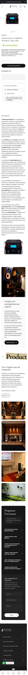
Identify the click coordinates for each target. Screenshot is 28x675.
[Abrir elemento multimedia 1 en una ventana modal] (20, 10)
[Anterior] (2, 2)
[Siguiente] (24, 2)
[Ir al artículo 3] (15, 32)
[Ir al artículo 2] (13, 32)
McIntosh (4, 35)
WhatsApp (10, 100)
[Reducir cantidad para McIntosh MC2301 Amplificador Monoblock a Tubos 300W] (3, 61)
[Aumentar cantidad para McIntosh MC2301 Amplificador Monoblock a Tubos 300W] (9, 61)
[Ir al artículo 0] (12, 32)
